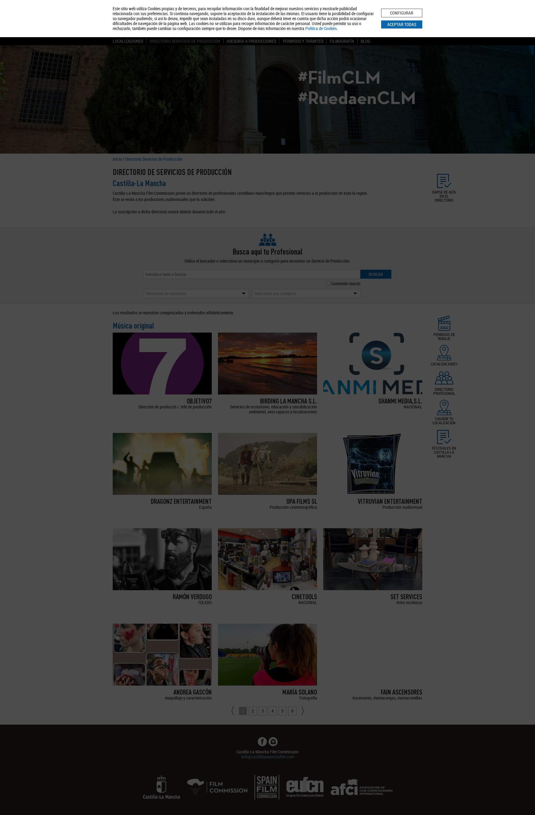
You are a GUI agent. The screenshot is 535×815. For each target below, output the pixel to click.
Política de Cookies (321, 28)
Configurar (401, 13)
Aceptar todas (401, 24)
